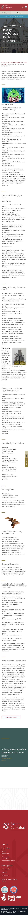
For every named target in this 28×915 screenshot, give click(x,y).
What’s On (4, 872)
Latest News (5, 876)
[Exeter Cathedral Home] (6, 7)
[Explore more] (4, 50)
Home (2, 62)
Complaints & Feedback (8, 860)
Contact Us (5, 859)
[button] (23, 7)
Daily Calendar (6, 869)
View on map (5, 857)
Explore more (4, 47)
